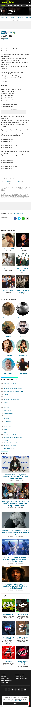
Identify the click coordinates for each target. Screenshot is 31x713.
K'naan (11, 11)
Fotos (12, 17)
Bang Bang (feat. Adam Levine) (11, 397)
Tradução (10, 32)
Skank (7, 38)
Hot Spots (3, 676)
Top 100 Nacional (5, 678)
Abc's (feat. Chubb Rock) (10, 435)
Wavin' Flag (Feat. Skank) (10, 383)
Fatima (5, 429)
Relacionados (19, 17)
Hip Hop (10, 13)
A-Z (22, 5)
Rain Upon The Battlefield (10, 405)
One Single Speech (8, 413)
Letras (2, 17)
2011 (8, 181)
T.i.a (5, 432)
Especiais (3, 675)
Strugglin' (6, 394)
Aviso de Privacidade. (15, 700)
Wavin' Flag (6, 386)
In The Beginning (8, 426)
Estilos (16, 5)
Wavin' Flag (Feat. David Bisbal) (11, 399)
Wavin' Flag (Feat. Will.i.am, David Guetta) (14, 391)
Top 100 (10, 5)
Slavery (6, 402)
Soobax (6, 416)
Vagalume (8, 2)
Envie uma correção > (17, 213)
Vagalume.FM (25, 596)
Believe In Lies (7, 410)
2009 (19, 181)
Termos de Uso (19, 676)
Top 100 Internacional (6, 680)
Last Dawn (6, 407)
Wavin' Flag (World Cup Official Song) (13, 388)
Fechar (15, 703)
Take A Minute (7, 421)
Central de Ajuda (19, 675)
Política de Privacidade (21, 678)
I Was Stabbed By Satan (10, 448)
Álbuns (7, 17)
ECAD (2, 183)
